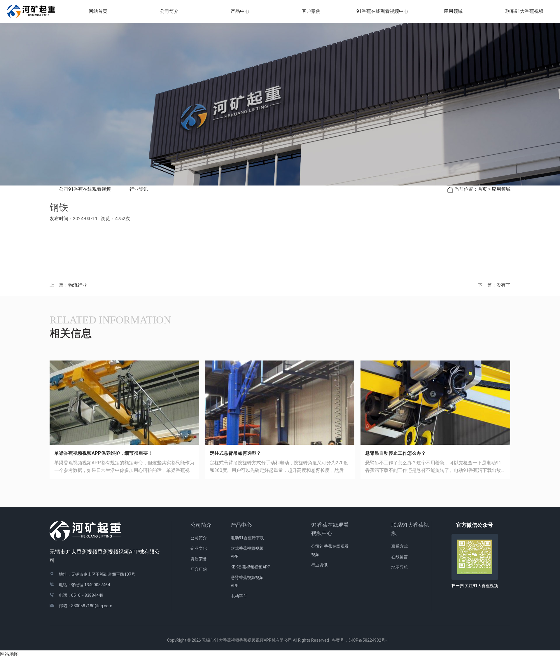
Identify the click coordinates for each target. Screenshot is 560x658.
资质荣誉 (198, 558)
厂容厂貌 (198, 569)
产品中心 (241, 525)
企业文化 (198, 548)
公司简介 (200, 525)
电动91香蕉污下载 (247, 538)
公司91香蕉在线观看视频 (85, 189)
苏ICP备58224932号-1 (370, 640)
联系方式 (399, 546)
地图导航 (399, 567)
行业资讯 (139, 189)
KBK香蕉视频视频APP (250, 567)
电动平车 (239, 596)
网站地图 (9, 654)
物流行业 (77, 285)
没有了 (503, 285)
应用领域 (453, 11)
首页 (482, 189)
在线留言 (399, 556)
